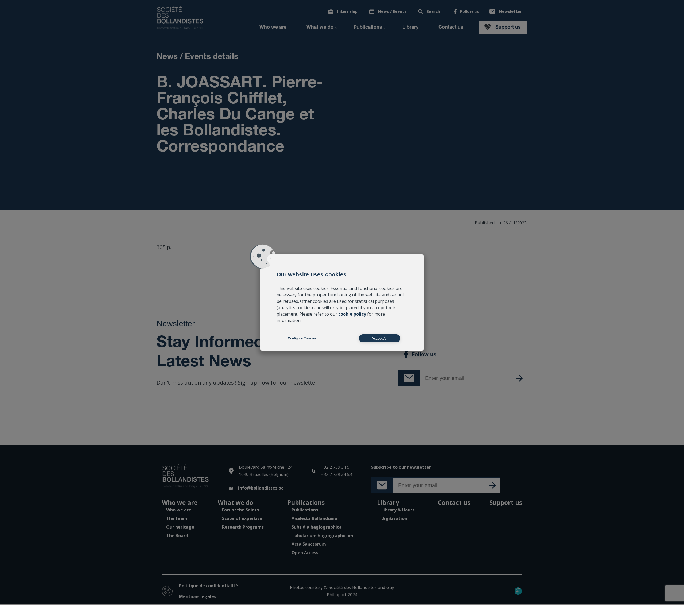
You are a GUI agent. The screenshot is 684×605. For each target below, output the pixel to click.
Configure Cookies (302, 338)
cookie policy (352, 314)
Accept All (379, 338)
